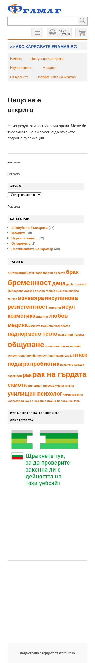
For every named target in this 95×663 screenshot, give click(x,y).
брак (72, 271)
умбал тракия (64, 385)
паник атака (64, 355)
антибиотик (26, 273)
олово (49, 346)
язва (76, 401)
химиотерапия (73, 394)
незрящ (79, 334)
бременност (29, 282)
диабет (71, 284)
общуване (26, 344)
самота (17, 384)
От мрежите (19, 76)
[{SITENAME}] (34, 9)
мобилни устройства (55, 326)
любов (58, 315)
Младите (49, 67)
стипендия (34, 385)
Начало (16, 58)
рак (27, 375)
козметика (21, 315)
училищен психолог (35, 393)
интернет (54, 307)
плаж (80, 354)
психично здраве (72, 364)
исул (68, 306)
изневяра (31, 297)
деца (58, 283)
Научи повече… (22, 67)
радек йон (15, 376)
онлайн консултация (40, 355)
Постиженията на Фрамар (56, 76)
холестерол (16, 401)
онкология (61, 346)
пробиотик (44, 363)
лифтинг (42, 316)
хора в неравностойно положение (49, 401)
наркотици (65, 334)
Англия (13, 273)
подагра (18, 363)
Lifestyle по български (46, 58)
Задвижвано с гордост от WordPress (47, 653)
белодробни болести (50, 273)
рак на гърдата (59, 374)
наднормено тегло (32, 333)
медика (18, 325)
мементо (34, 326)
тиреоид (48, 385)
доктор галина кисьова (51, 291)
